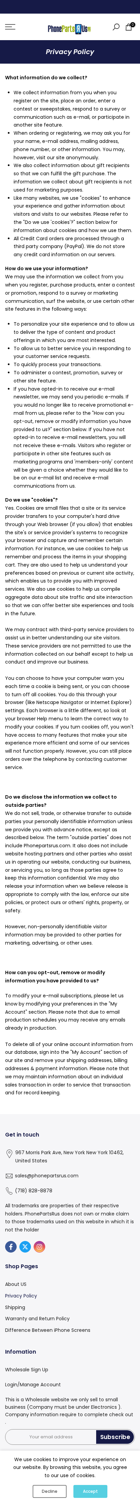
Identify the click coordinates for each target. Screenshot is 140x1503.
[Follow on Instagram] (39, 1247)
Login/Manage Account (33, 1384)
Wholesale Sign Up (26, 1369)
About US (16, 1284)
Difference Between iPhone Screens (47, 1330)
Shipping (15, 1307)
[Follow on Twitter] (25, 1247)
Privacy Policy (21, 1295)
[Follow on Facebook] (11, 1247)
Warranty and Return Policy (37, 1318)
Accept (90, 1491)
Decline (49, 1491)
